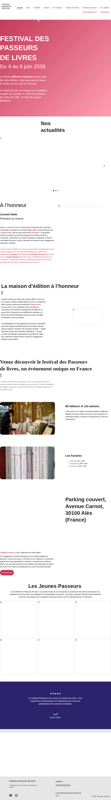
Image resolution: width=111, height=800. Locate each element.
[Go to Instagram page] (16, 795)
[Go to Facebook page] (10, 795)
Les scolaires (104, 8)
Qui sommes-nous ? (90, 12)
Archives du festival (89, 8)
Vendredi (36, 8)
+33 (57, 785)
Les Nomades (57, 8)
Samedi (46, 8)
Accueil (19, 8)
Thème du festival (72, 8)
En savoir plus (7, 573)
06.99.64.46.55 (64, 785)
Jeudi (28, 8)
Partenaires (105, 12)
